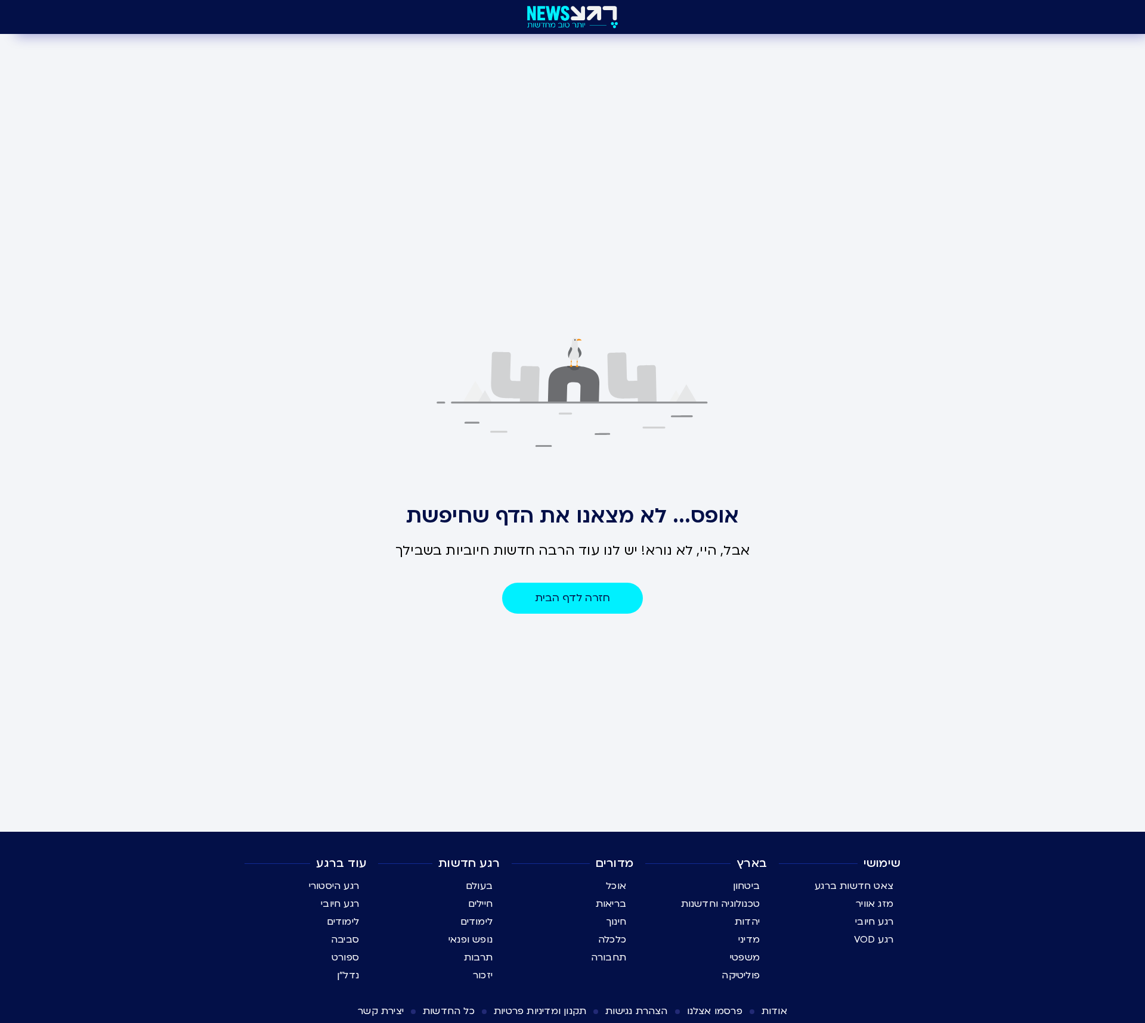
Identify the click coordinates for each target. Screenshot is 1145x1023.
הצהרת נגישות (636, 1011)
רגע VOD (873, 939)
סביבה (345, 939)
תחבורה (608, 957)
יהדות (747, 921)
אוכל (616, 886)
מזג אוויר (874, 903)
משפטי (745, 957)
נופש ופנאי (470, 939)
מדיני (749, 939)
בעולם (479, 886)
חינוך (616, 921)
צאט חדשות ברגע (854, 886)
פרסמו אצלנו (714, 1011)
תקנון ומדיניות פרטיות (540, 1011)
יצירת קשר (381, 1011)
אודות (774, 1011)
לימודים (476, 921)
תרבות (478, 957)
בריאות (611, 903)
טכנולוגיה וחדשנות (720, 903)
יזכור (483, 975)
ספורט (345, 957)
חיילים (480, 903)
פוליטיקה (741, 975)
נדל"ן (348, 975)
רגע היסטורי (334, 886)
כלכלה (612, 939)
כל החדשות (449, 1011)
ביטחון (746, 886)
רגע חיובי (874, 921)
